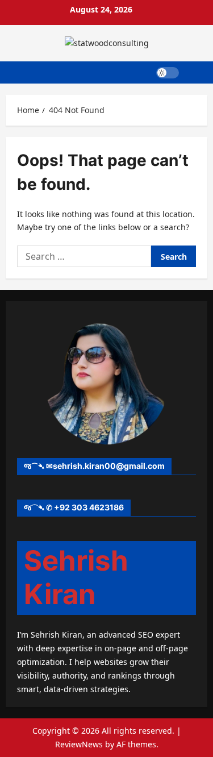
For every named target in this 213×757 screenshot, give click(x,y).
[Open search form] (193, 72)
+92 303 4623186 (89, 507)
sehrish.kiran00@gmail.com (109, 466)
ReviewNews (79, 744)
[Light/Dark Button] (167, 72)
